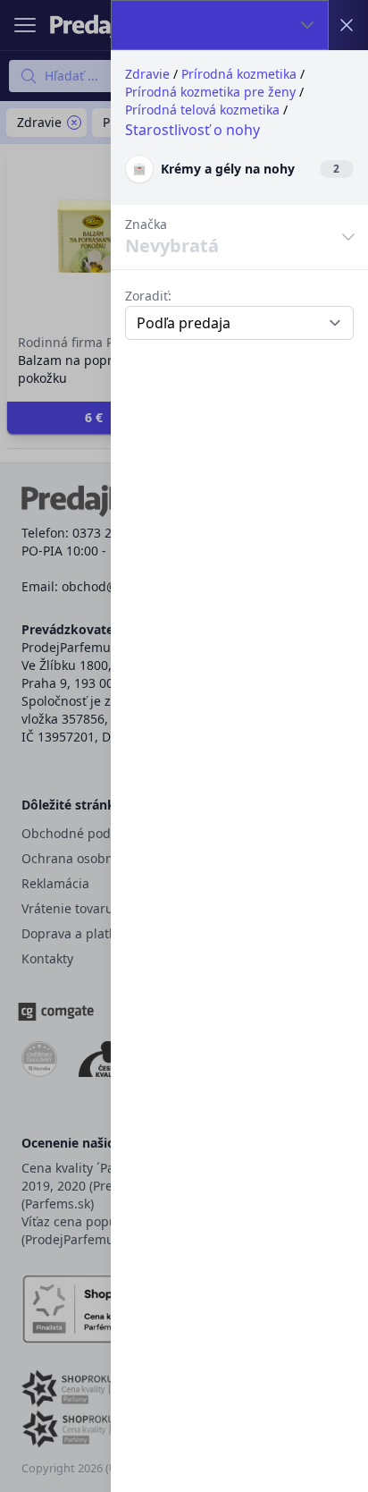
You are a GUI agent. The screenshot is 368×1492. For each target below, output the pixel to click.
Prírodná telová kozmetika (202, 109)
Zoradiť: (148, 295)
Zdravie (147, 73)
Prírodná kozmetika (239, 73)
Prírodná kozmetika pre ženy (210, 91)
